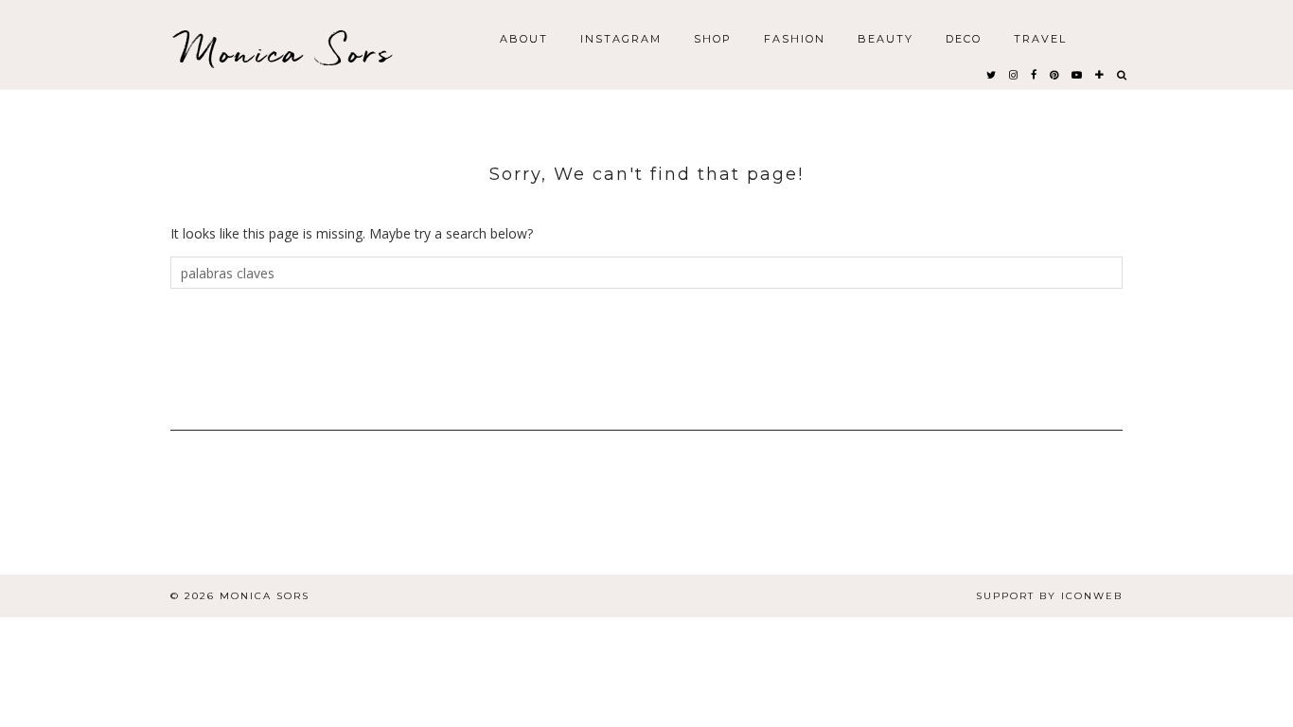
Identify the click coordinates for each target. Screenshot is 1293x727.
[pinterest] (1055, 74)
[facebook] (1034, 74)
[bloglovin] (1100, 74)
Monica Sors (287, 52)
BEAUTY (885, 37)
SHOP (713, 37)
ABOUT (524, 37)
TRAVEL (1040, 37)
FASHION (794, 37)
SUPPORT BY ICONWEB (1049, 596)
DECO (964, 37)
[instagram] (1014, 74)
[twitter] (992, 74)
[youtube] (1078, 74)
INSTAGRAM (621, 37)
